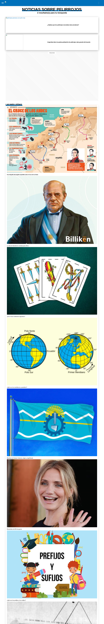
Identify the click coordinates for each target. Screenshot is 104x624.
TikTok (89, 3)
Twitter (93, 3)
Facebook (85, 3)
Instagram (82, 3)
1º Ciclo (55, 5)
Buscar (101, 3)
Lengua (53, 6)
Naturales (46, 6)
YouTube (96, 3)
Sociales (39, 6)
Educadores (31, 6)
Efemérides (70, 6)
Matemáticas (61, 6)
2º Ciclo (50, 8)
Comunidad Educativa (50, 3)
